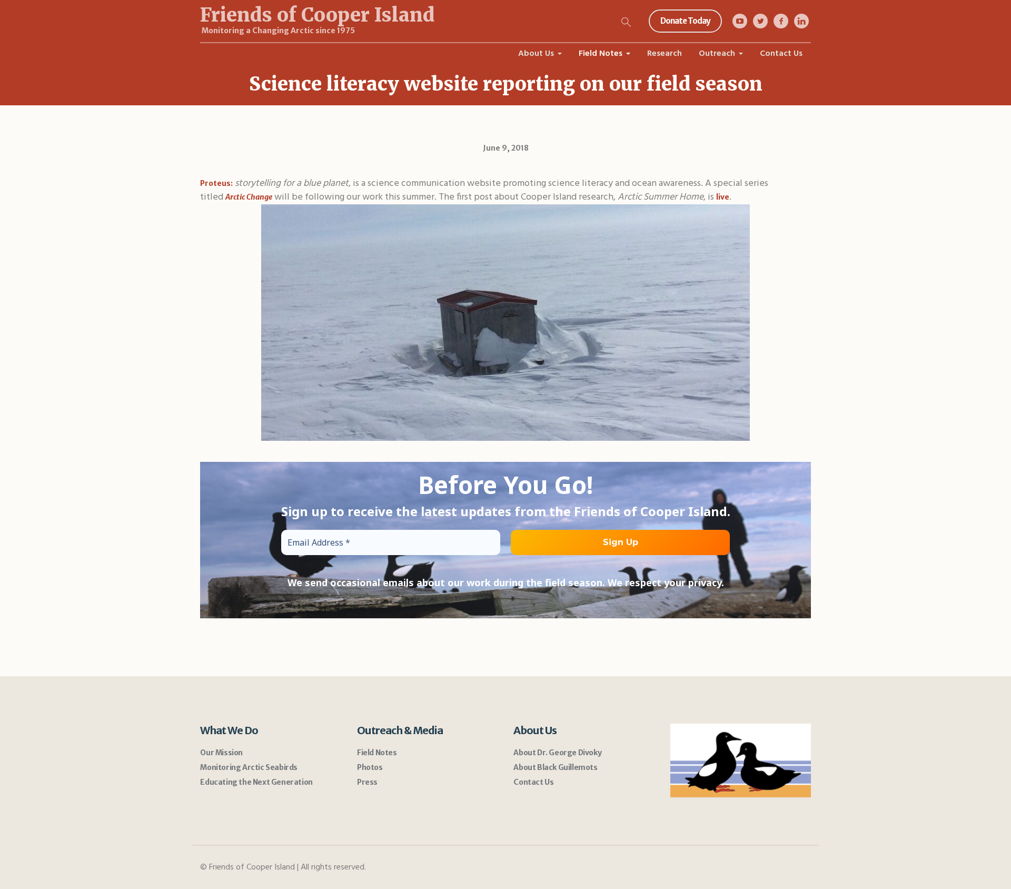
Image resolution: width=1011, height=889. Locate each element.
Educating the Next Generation (256, 782)
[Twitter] (760, 21)
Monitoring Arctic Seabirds (249, 767)
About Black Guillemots (555, 767)
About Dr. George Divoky (557, 752)
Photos (370, 767)
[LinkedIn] (801, 21)
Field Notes (377, 752)
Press (367, 782)
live (722, 197)
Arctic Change (248, 197)
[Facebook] (781, 21)
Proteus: (216, 183)
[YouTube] (739, 21)
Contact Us (533, 782)
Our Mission (221, 752)
